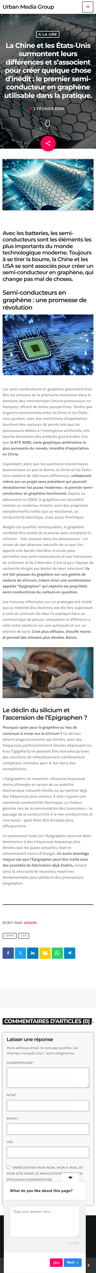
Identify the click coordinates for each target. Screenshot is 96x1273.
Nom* (11, 1095)
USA (24, 936)
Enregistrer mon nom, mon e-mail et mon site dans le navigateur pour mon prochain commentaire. (45, 1174)
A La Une (47, 34)
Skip (56, 1262)
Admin (30, 923)
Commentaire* (20, 1063)
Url (10, 1142)
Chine (9, 936)
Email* (13, 1119)
